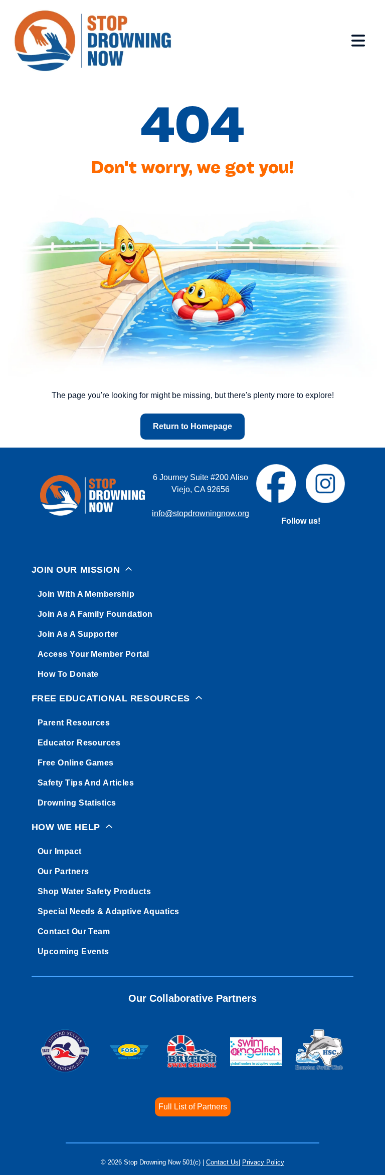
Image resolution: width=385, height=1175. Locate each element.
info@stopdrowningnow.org (200, 513)
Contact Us (222, 1162)
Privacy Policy (263, 1162)
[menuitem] (193, 620)
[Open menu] (358, 41)
